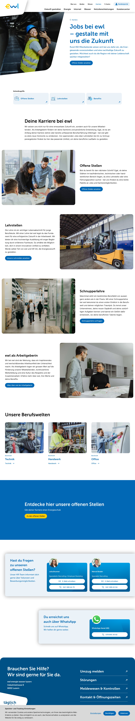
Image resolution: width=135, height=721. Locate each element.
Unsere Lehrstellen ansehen (18, 258)
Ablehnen (124, 713)
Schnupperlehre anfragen (92, 321)
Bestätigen (109, 713)
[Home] (70, 20)
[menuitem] (52, 10)
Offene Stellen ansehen (91, 189)
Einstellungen (95, 713)
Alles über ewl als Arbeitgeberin (19, 385)
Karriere (74, 20)
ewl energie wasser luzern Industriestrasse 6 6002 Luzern (19, 684)
